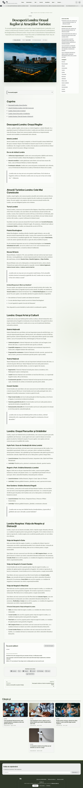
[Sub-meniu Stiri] (37, 2)
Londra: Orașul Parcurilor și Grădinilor (19, 113)
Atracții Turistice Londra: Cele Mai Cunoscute (21, 108)
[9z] (3, 2)
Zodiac (63, 72)
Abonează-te (74, 772)
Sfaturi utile (64, 80)
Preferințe (48, 785)
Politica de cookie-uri (52, 779)
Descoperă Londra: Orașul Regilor (17, 105)
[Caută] (76, 2)
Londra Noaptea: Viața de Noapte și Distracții (20, 116)
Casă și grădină (65, 82)
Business (64, 76)
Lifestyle (63, 85)
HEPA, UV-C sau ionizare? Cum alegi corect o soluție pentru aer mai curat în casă (25, 661)
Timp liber (64, 74)
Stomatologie (65, 87)
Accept (35, 785)
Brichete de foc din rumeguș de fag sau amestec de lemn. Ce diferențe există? (24, 655)
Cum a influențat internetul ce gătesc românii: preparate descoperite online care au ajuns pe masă (59, 5)
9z (7, 2)
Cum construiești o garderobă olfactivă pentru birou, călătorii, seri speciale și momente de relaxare (23, 5)
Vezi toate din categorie (49, 645)
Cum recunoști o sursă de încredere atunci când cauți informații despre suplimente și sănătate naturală (28, 658)
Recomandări (65, 63)
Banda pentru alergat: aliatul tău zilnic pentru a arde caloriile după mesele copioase (66, 722)
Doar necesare (42, 785)
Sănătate (64, 78)
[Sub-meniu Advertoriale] (32, 2)
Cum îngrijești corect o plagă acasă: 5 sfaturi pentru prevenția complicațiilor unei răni (40, 722)
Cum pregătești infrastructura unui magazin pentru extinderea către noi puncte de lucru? (14, 722)
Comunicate (64, 68)
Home (32, 12)
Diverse (7, 649)
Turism (63, 70)
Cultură (63, 89)
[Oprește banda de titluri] (82, 6)
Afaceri (63, 65)
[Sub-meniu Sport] (55, 2)
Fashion (63, 91)
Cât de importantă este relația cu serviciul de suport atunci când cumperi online (69, 35)
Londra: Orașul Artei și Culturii (17, 111)
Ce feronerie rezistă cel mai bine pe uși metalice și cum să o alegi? (40, 746)
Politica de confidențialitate (41, 779)
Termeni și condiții (60, 779)
